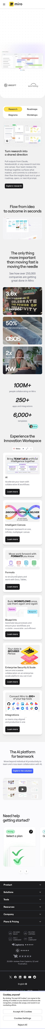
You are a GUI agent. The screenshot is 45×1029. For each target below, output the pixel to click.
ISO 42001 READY (16, 933)
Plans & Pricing (11, 921)
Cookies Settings (22, 1018)
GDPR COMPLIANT (32, 939)
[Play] (22, 789)
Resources (9, 906)
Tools (6, 899)
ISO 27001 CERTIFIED (31, 933)
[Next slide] (26, 871)
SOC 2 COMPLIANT (17, 939)
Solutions (8, 892)
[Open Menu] (4, 4)
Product (8, 884)
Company (9, 914)
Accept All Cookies (22, 1011)
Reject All (22, 1024)
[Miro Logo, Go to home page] (15, 4)
